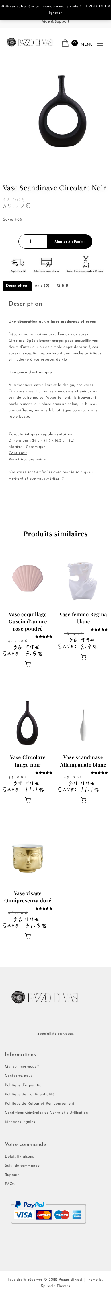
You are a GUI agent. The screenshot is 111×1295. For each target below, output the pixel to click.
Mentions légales (20, 1122)
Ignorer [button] (55, 13)
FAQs (10, 1184)
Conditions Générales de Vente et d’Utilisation (46, 1113)
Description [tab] (17, 286)
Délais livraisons (19, 1157)
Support (12, 1175)
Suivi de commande (22, 1166)
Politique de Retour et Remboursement (39, 1104)
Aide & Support (55, 21)
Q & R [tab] (63, 286)
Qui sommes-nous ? (22, 1067)
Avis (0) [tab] (42, 286)
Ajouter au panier (69, 241)
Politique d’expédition (24, 1085)
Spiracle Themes (55, 1286)
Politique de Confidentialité (29, 1095)
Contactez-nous (18, 1076)
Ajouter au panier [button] (27, 663)
